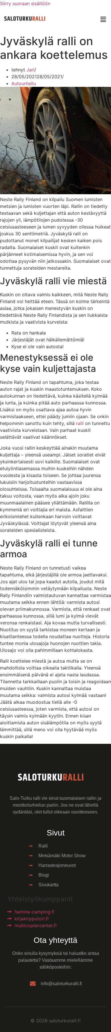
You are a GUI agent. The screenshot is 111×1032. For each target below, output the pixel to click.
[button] (103, 19)
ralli (80, 423)
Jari (30, 70)
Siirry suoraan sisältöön (25, 3)
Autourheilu (23, 83)
